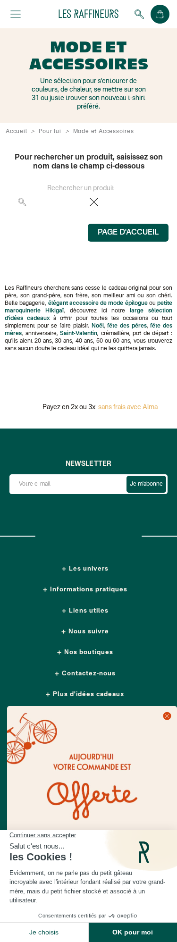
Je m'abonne (146, 484)
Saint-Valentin (78, 333)
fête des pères (126, 326)
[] (156, 206)
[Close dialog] (167, 716)
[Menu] (16, 14)
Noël (98, 326)
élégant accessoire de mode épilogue (98, 303)
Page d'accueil (128, 232)
